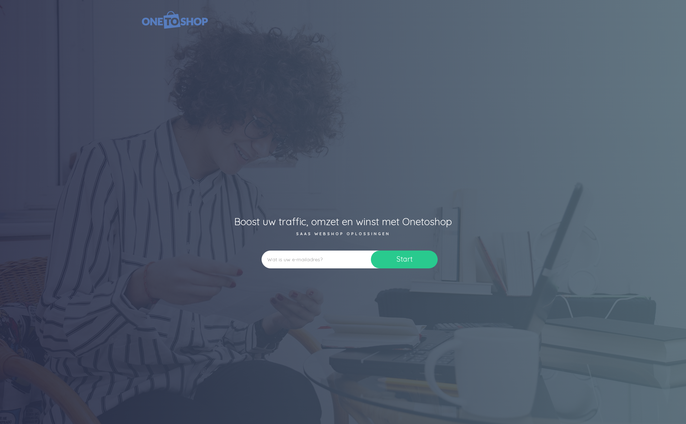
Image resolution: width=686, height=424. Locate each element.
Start (405, 258)
